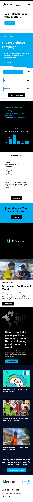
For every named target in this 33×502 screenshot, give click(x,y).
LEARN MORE (12, 361)
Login (9, 496)
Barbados (18, 5)
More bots (16, 198)
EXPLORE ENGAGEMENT (16, 470)
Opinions (6, 489)
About (3, 493)
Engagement (9, 493)
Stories (15, 489)
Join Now (10, 23)
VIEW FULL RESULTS (16, 95)
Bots (14, 493)
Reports (18, 493)
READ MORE (8, 303)
